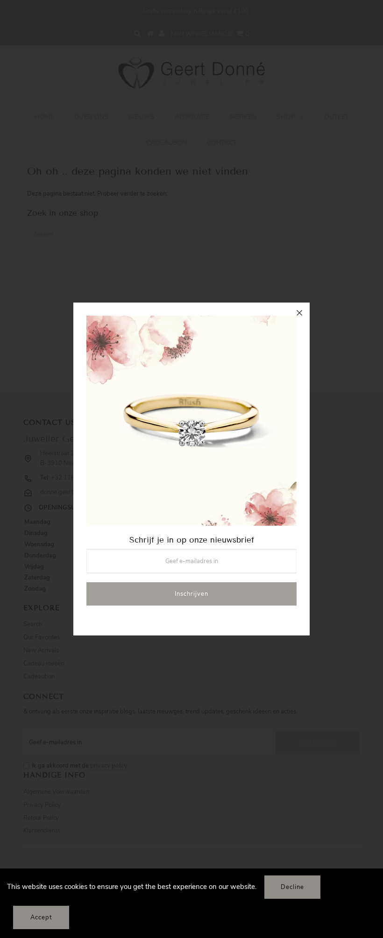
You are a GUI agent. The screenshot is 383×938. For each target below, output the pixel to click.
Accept (41, 917)
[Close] (299, 313)
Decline (292, 887)
